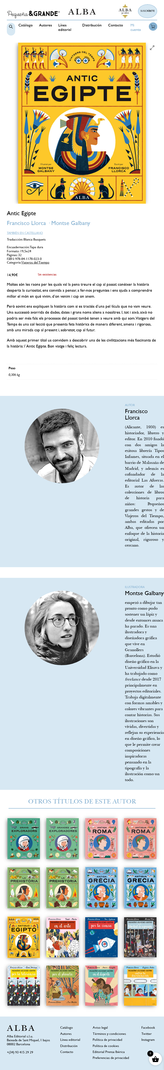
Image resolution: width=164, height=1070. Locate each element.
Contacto (115, 25)
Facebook (148, 1028)
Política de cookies (106, 1046)
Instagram (148, 1040)
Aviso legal (100, 1028)
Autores (45, 25)
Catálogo (25, 25)
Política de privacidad (107, 1040)
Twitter (146, 1034)
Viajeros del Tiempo (35, 262)
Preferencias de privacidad (111, 1058)
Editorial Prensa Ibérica (109, 1052)
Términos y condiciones (109, 1034)
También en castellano (25, 233)
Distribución (92, 25)
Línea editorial (70, 1040)
